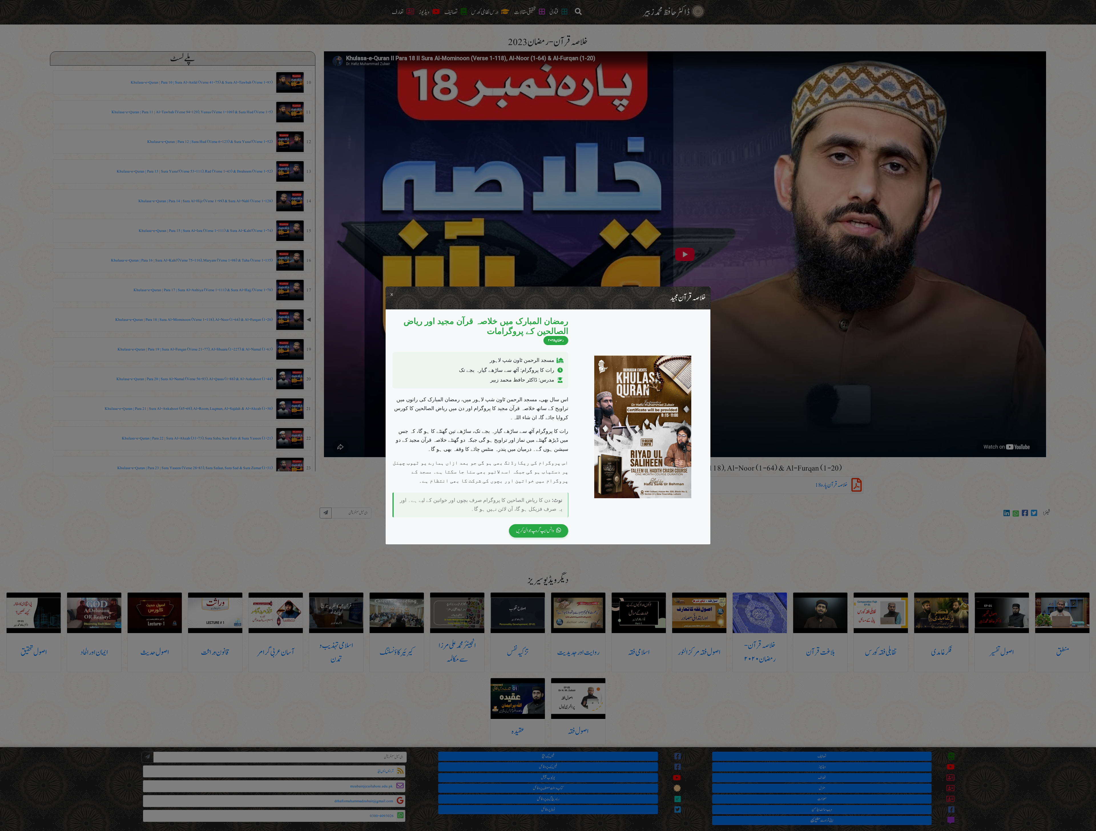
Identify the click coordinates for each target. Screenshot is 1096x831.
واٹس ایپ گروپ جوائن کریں (535, 530)
